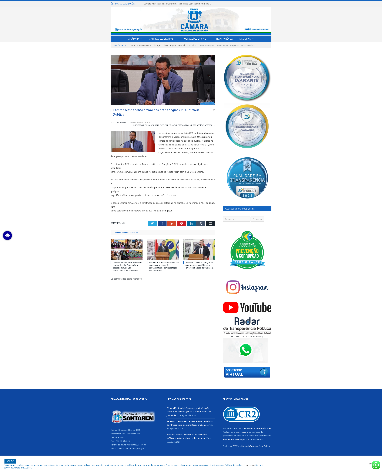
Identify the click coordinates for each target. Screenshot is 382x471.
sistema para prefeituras (259, 428)
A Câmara (133, 38)
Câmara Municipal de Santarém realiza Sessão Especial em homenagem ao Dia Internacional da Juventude (127, 266)
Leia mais (249, 465)
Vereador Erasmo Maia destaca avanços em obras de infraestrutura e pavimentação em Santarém (178, 3)
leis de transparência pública (236, 439)
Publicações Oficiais (194, 38)
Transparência (224, 38)
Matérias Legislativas (161, 38)
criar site (241, 428)
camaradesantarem (123, 122)
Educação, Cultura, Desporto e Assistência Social (155, 125)
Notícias (200, 125)
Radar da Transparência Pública (256, 446)
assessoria (243, 432)
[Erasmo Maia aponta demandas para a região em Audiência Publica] (163, 80)
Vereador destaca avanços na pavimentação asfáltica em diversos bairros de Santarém (199, 265)
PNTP (235, 446)
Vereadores (210, 125)
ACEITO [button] (10, 461)
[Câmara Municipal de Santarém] (191, 20)
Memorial (245, 38)
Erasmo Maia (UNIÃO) (187, 125)
